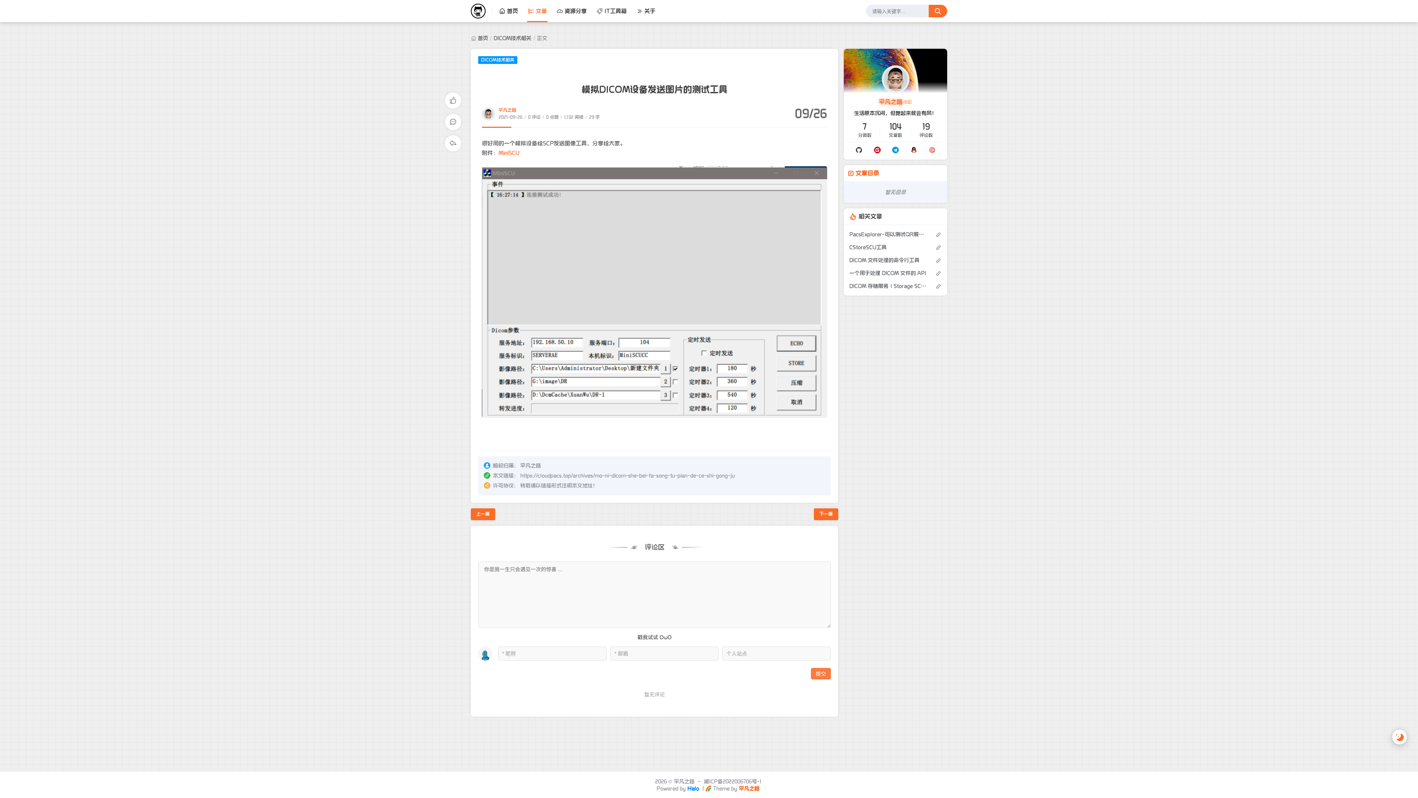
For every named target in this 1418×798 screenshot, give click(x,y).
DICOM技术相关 (512, 38)
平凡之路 (507, 110)
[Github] (859, 150)
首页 (512, 11)
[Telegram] (895, 150)
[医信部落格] (481, 11)
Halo (693, 788)
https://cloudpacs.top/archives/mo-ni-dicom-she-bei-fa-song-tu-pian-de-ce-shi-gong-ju (627, 476)
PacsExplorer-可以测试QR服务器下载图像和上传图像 (888, 234)
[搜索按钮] (938, 11)
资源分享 (576, 11)
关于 (649, 11)
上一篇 (483, 514)
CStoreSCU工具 (868, 247)
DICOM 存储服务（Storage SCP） (888, 286)
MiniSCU (509, 153)
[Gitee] (877, 150)
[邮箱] (932, 150)
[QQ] (914, 150)
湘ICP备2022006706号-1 (732, 781)
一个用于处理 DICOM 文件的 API (887, 273)
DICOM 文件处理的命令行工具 (884, 260)
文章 (541, 11)
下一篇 (826, 514)
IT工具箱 (615, 11)
